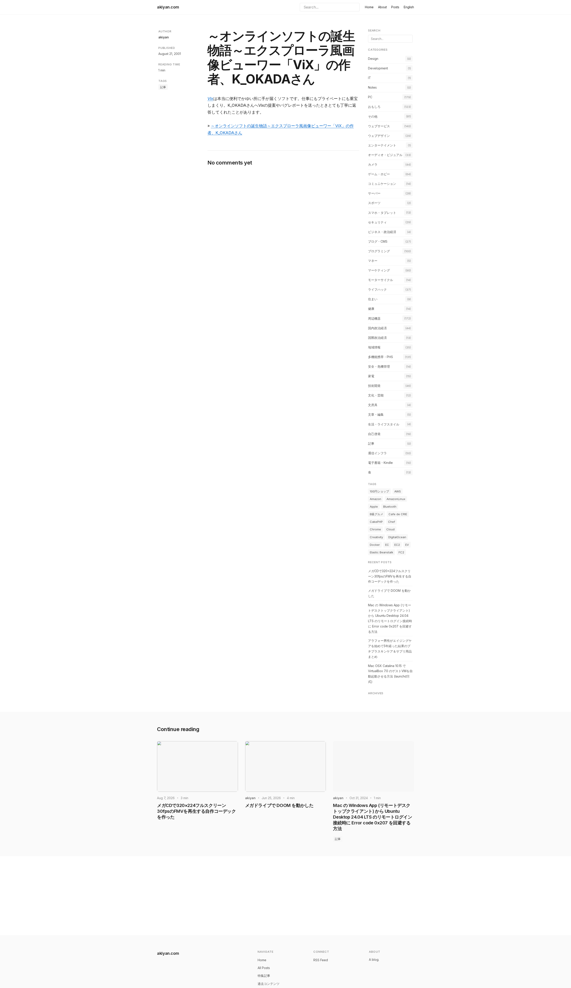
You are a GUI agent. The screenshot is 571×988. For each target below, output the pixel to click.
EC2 (397, 544)
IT (369, 78)
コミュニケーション (382, 184)
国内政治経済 (377, 328)
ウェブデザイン (379, 136)
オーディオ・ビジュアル (385, 155)
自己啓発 (374, 434)
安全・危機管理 (379, 366)
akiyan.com (168, 7)
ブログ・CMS (377, 241)
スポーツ (374, 203)
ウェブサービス (379, 126)
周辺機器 (374, 318)
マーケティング (379, 270)
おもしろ (374, 106)
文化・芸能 (376, 395)
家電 (371, 376)
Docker (375, 544)
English (409, 7)
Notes (372, 87)
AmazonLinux (396, 499)
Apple (374, 506)
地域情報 (374, 347)
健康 (371, 309)
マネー (372, 261)
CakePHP (376, 521)
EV (407, 544)
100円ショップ (379, 491)
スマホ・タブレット (382, 213)
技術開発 (374, 386)
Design (373, 58)
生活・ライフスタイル (383, 424)
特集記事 (264, 976)
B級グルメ (376, 514)
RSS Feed (320, 960)
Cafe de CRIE (398, 514)
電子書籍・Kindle (380, 463)
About (382, 7)
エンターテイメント (382, 145)
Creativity (376, 537)
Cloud (390, 529)
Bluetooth (389, 506)
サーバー (374, 193)
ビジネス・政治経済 (382, 232)
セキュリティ (377, 222)
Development (378, 68)
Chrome (375, 529)
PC (370, 97)
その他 (372, 116)
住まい (372, 299)
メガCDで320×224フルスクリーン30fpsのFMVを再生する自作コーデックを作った (389, 576)
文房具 (372, 405)
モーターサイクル (380, 280)
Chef (391, 521)
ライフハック (377, 289)
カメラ (372, 164)
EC (387, 544)
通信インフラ (377, 453)
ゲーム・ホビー (379, 174)
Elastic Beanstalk (381, 552)
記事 (163, 87)
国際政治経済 (377, 338)
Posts (395, 7)
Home (369, 7)
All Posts (264, 968)
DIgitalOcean (397, 537)
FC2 (401, 552)
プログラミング (379, 251)
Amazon (375, 499)
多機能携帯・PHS (380, 357)
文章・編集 (376, 414)
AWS (397, 491)
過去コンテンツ (268, 984)
